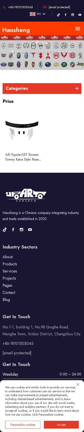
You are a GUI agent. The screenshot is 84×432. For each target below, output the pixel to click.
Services (10, 271)
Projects (9, 278)
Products (35, 51)
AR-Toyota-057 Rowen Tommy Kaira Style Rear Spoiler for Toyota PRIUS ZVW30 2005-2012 (22, 161)
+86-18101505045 (20, 7)
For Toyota (53, 51)
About (8, 257)
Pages (7, 285)
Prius (69, 51)
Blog (6, 299)
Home (20, 51)
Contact (9, 292)
